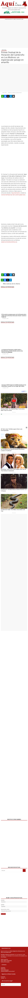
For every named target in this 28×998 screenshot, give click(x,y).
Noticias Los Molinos (12, 92)
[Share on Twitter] (8, 96)
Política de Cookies (5, 962)
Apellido (2, 904)
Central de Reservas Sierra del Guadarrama (13, 195)
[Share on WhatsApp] (2, 96)
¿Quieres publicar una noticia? (8, 971)
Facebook (3, 976)
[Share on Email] (13, 96)
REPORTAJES (4, 50)
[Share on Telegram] (10, 96)
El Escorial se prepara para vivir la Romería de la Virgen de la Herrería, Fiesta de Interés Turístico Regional (13, 316)
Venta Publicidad (5, 970)
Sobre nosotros (4, 959)
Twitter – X (3, 978)
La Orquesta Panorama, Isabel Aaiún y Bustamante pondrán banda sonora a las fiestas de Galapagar (12, 351)
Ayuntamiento (16, 193)
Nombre (2, 900)
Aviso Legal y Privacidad (6, 960)
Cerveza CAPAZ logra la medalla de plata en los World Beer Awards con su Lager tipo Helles (13, 385)
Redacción (3, 968)
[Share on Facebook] (5, 96)
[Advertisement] (14, 34)
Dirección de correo (5, 909)
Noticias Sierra (19, 92)
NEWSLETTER (4, 286)
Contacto (3, 967)
